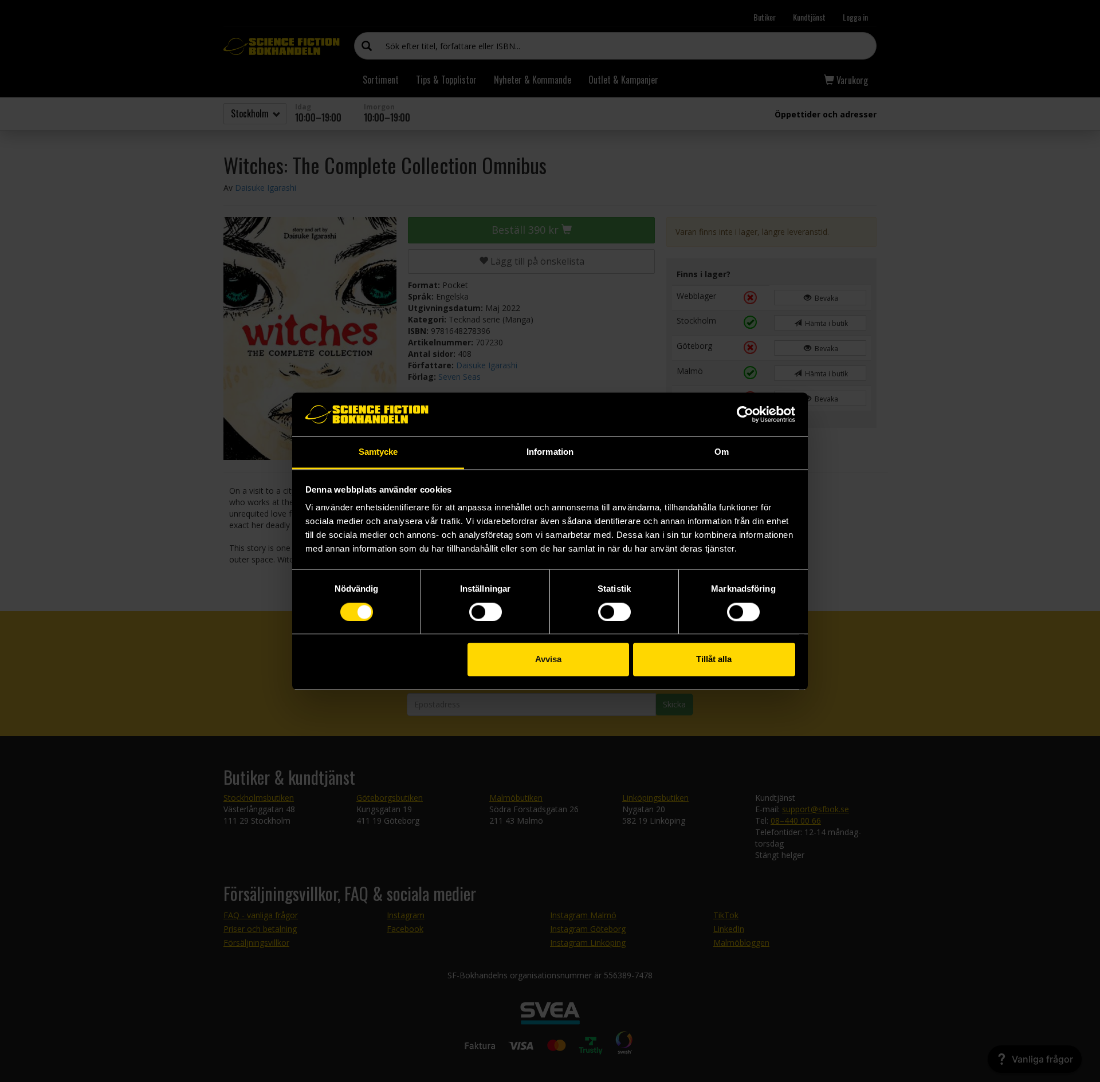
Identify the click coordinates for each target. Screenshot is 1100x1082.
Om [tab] (721, 452)
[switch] (485, 612)
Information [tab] (550, 452)
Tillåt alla (714, 659)
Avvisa (548, 659)
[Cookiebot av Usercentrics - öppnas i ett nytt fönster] (745, 414)
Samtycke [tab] (378, 452)
